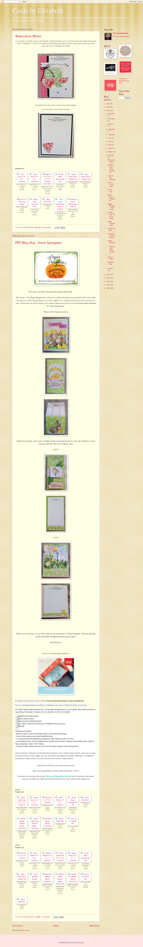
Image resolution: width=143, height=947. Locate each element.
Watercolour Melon (28, 36)
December (111, 113)
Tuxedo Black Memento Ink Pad (60, 185)
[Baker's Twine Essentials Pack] (34, 206)
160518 (34, 885)
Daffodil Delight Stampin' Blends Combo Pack (22, 832)
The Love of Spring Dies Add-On (58, 776)
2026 (108, 104)
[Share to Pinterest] (64, 228)
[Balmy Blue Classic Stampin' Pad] (21, 879)
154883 (22, 836)
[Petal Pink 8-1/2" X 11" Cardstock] (47, 802)
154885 (34, 836)
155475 (34, 212)
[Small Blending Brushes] (34, 879)
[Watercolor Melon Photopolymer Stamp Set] (72, 206)
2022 (108, 278)
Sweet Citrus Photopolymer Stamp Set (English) (60, 213)
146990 (22, 811)
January (110, 268)
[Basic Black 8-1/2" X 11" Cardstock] (34, 181)
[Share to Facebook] (62, 228)
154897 (73, 887)
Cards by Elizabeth (37, 10)
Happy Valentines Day (111, 223)
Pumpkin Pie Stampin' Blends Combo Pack (73, 885)
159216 (85, 185)
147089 (73, 185)
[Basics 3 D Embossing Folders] (21, 204)
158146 (85, 804)
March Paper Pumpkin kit (111, 197)
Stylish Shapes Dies (60, 824)
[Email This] (56, 228)
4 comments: (46, 917)
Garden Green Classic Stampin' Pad (73, 182)
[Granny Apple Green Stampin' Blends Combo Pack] (34, 828)
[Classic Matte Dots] (85, 800)
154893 (47, 832)
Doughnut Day (111, 263)
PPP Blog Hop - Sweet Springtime (38, 242)
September (111, 129)
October (110, 124)
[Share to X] (60, 228)
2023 (108, 274)
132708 (60, 187)
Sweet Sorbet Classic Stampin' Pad (86, 182)
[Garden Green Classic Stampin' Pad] (72, 179)
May (109, 145)
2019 (108, 288)
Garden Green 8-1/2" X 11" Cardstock (34, 808)
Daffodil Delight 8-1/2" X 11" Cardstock (47, 864)
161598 (22, 210)
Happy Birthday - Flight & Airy (111, 206)
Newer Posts (17, 925)
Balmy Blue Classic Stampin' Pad (22, 882)
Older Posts (94, 925)
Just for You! (110, 191)
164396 (73, 829)
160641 (60, 216)
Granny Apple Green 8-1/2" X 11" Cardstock (21, 808)
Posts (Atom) (25, 930)
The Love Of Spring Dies (73, 827)
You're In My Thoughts (111, 177)
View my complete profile (121, 36)
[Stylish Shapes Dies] (60, 821)
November (111, 119)
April (110, 148)
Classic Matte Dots (85, 803)
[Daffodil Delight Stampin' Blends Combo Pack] (21, 828)
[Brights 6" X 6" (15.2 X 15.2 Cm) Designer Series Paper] (47, 184)
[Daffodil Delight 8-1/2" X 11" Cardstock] (47, 860)
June (109, 141)
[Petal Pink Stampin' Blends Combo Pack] (47, 826)
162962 (73, 214)
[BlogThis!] (58, 228)
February (111, 155)
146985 (47, 808)
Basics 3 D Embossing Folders (22, 207)
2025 (108, 107)
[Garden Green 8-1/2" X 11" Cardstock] (34, 805)
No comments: (47, 227)
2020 (108, 285)
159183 (60, 825)
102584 (34, 811)
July (109, 138)
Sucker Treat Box (112, 229)
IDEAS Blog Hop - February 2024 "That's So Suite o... (111, 247)
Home (56, 925)
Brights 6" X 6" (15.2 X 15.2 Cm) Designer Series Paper (47, 188)
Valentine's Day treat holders (111, 235)
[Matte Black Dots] (47, 202)
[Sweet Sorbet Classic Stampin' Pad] (85, 179)
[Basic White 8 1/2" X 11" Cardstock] (21, 181)
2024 (108, 110)
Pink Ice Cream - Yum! (111, 184)
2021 (108, 281)
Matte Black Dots (47, 204)
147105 (22, 885)
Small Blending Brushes (34, 882)
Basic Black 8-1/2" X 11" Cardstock (35, 185)
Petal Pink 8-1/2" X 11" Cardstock (47, 806)
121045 (34, 187)
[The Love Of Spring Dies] (72, 823)
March (110, 152)
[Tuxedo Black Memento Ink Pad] (60, 181)
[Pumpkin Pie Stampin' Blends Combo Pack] (72, 881)
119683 (47, 866)
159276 (22, 187)
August (110, 134)
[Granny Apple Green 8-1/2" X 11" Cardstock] (21, 805)
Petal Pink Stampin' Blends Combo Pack (47, 829)
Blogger (81, 942)
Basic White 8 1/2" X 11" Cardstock (22, 185)
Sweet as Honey (111, 258)
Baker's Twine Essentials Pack (34, 210)
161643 (47, 191)
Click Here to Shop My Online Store (124, 81)
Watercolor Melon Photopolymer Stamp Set (73, 211)
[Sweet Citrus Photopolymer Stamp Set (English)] (60, 209)
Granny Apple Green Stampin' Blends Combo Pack (35, 832)
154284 (47, 206)
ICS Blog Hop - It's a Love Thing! (111, 215)
